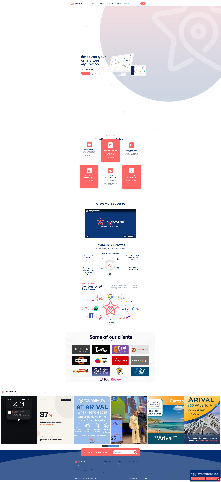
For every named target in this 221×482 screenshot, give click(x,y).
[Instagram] (78, 469)
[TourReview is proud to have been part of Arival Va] (129, 420)
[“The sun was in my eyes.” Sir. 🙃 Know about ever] (19, 420)
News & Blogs (110, 3)
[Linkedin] (75, 469)
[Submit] (135, 452)
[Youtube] (91, 469)
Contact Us (126, 3)
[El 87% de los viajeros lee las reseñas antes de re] (55, 420)
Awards (118, 3)
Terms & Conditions (132, 455)
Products (101, 3)
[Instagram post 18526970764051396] (92, 420)
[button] (218, 471)
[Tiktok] (85, 469)
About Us (93, 3)
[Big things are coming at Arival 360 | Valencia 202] (202, 420)
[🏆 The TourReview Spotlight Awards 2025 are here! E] (166, 420)
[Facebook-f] (82, 469)
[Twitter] (88, 469)
